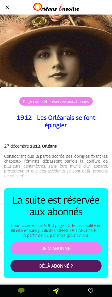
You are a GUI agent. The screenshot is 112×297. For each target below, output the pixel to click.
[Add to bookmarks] (90, 291)
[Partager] (56, 291)
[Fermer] (7, 7)
